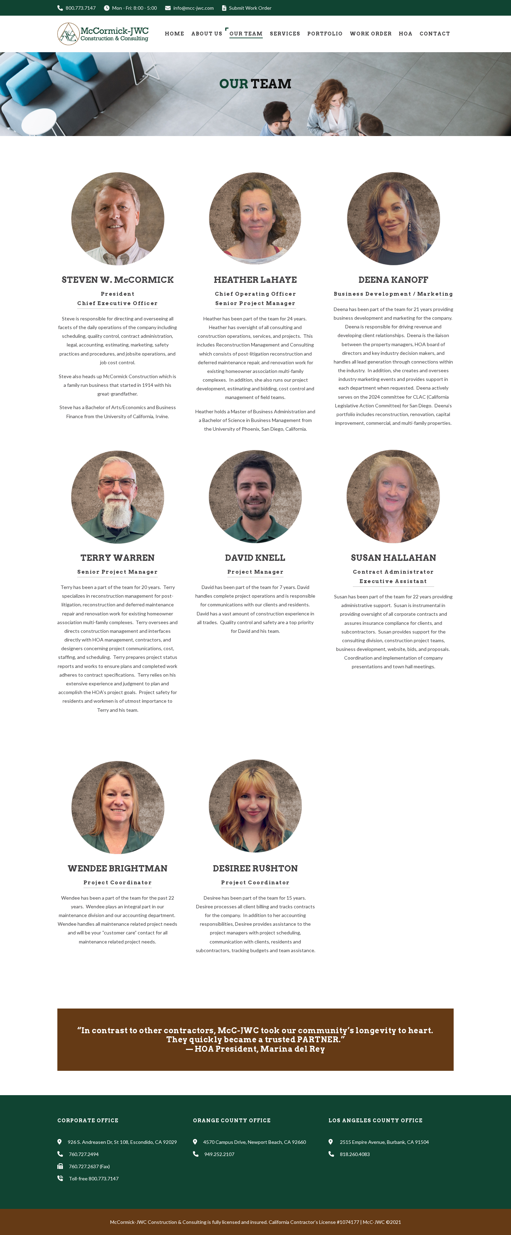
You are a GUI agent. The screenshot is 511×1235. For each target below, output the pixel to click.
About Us (206, 34)
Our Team (246, 34)
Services (285, 34)
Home (174, 34)
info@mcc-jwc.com (193, 8)
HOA (406, 34)
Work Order (371, 34)
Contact (435, 34)
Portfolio (325, 34)
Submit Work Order (250, 8)
